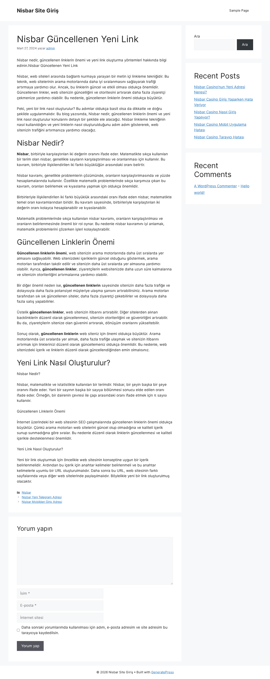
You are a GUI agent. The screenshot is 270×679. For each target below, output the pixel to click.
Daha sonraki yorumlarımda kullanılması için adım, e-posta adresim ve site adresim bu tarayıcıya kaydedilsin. (94, 630)
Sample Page (239, 10)
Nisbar (26, 492)
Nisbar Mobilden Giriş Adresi (42, 502)
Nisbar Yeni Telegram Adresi (42, 497)
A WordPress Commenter (215, 186)
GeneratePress (162, 672)
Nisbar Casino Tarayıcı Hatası (219, 137)
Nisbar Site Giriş (38, 10)
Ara (197, 36)
